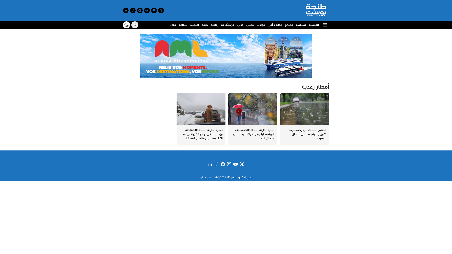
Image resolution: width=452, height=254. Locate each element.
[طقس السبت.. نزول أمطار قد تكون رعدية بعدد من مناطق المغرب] (304, 119)
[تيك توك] (133, 10)
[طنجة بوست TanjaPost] (316, 10)
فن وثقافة (227, 24)
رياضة (214, 24)
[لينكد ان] (126, 10)
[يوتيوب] (154, 10)
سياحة (183, 24)
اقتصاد (194, 24)
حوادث (261, 24)
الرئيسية (314, 24)
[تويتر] (161, 10)
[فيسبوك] (140, 10)
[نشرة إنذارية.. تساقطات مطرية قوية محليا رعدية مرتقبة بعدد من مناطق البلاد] (252, 119)
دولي (240, 24)
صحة (205, 24)
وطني (250, 24)
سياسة (301, 24)
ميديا (173, 24)
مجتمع (289, 24)
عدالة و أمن (275, 24)
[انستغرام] (147, 10)
